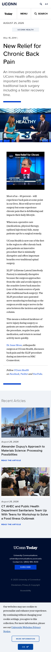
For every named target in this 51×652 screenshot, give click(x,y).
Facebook (14, 373)
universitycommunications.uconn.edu (26, 558)
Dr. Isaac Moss (14, 345)
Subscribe (25, 567)
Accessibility (25, 590)
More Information (25, 638)
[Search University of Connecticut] (41, 4)
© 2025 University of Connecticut (25, 579)
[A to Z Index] (46, 4)
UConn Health (21, 370)
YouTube (37, 373)
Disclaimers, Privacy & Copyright (25, 585)
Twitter (24, 373)
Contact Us (18, 561)
